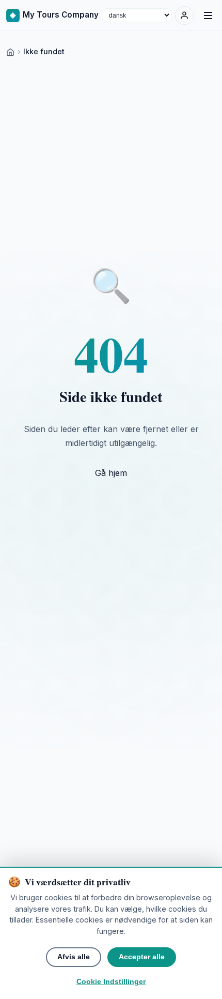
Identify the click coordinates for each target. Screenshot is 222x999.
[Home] (10, 51)
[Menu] (208, 15)
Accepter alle (142, 957)
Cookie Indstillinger (111, 982)
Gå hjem (111, 473)
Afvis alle (73, 957)
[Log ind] (184, 15)
